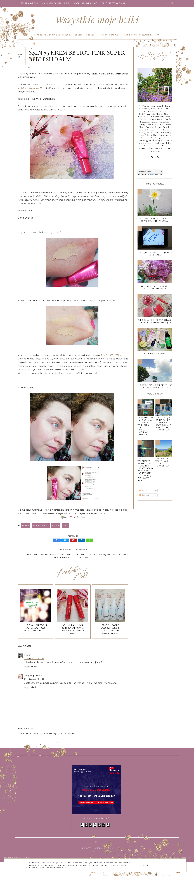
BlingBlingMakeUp (33, 675)
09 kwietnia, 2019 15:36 (34, 679)
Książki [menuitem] (78, 35)
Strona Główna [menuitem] (29, 3)
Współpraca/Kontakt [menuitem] (86, 3)
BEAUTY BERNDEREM (111, 355)
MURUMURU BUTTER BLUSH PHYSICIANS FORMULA (155, 287)
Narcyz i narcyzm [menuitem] (110, 35)
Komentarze (147, 495)
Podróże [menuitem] (91, 35)
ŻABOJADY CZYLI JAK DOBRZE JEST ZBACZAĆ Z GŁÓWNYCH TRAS (155, 386)
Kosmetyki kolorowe (40, 526)
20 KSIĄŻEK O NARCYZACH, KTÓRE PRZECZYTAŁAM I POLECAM (155, 220)
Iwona (27, 655)
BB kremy (25, 526)
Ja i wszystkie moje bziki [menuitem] (56, 3)
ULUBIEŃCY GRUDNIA (154, 354)
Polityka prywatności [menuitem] (114, 3)
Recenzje (55, 526)
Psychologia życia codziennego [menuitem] (52, 35)
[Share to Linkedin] (82, 540)
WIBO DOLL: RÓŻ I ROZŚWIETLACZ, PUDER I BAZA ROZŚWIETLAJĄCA (155, 321)
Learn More (144, 865)
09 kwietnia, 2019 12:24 (34, 658)
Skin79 (65, 526)
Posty (144, 490)
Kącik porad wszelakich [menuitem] (138, 35)
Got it (159, 865)
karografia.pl (185, 858)
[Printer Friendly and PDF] (73, 518)
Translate (159, 175)
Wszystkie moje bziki (97, 19)
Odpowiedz (30, 666)
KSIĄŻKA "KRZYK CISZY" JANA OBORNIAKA (154, 253)
